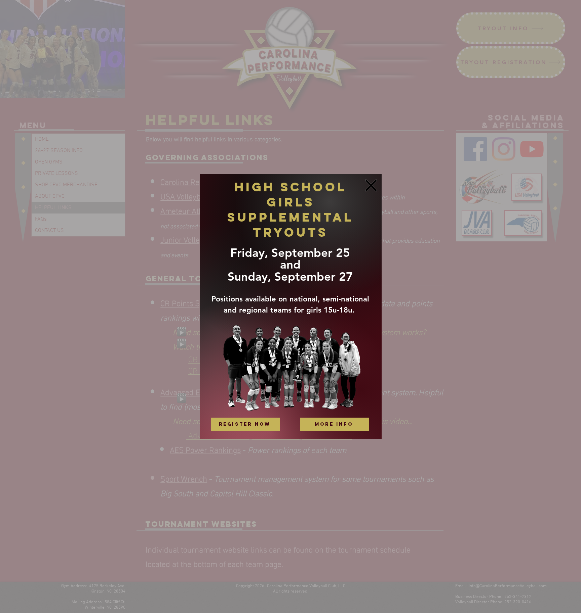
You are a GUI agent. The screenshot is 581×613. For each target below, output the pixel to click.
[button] (371, 185)
